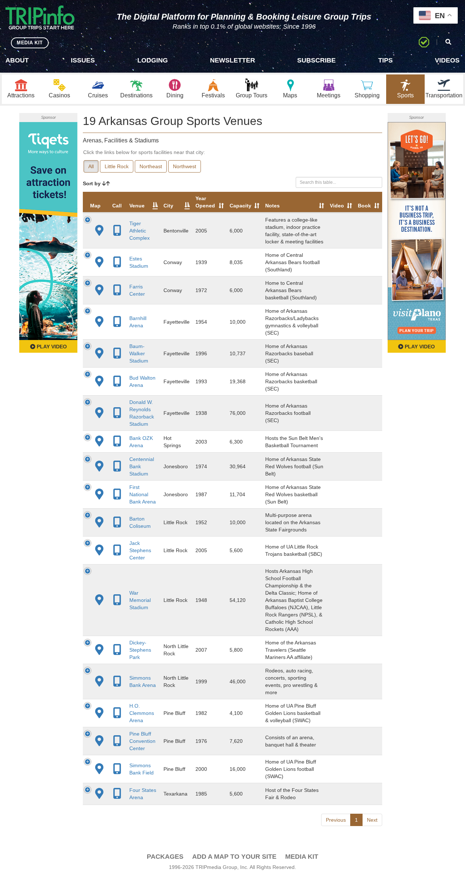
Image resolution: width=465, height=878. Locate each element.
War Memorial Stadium (140, 600)
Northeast (151, 166)
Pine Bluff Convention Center (142, 741)
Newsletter (232, 60)
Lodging (152, 60)
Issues (83, 60)
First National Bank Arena (142, 494)
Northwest (184, 166)
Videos (447, 60)
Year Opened (205, 202)
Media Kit (301, 856)
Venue (137, 206)
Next (372, 820)
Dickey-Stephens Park (140, 650)
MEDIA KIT (30, 42)
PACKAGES (165, 856)
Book (364, 206)
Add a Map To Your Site (234, 856)
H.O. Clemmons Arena (141, 713)
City (168, 206)
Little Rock (117, 166)
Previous (336, 820)
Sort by (92, 183)
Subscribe (316, 60)
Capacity (240, 206)
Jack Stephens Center (140, 550)
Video (337, 206)
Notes (272, 206)
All (91, 166)
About (17, 60)
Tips (385, 60)
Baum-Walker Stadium (138, 353)
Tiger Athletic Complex (139, 230)
